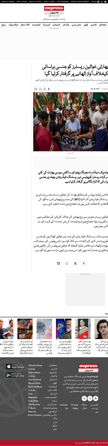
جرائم (55, 429)
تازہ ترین (93, 25)
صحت (54, 401)
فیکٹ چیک (13, 25)
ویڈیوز (55, 425)
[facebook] (83, 263)
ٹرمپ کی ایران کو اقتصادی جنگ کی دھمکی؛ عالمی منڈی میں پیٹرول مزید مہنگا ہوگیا (26, 347)
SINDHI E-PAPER (49, 2)
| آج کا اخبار (61, 19)
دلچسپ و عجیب (51, 397)
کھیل (86, 25)
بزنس (55, 422)
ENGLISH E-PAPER (35, 2)
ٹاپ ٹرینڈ (46, 25)
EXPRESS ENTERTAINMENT (80, 2)
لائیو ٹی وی (55, 19)
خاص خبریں (76, 25)
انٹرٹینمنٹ (36, 25)
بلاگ (55, 418)
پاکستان (66, 25)
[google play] (17, 374)
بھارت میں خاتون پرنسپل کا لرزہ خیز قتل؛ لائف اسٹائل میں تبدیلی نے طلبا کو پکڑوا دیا (83, 347)
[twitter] (75, 263)
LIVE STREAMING (63, 2)
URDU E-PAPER (22, 2)
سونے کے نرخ (52, 404)
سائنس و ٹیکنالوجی (50, 415)
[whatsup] (66, 263)
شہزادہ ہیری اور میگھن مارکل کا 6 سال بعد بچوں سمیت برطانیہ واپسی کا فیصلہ (6, 347)
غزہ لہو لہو (53, 372)
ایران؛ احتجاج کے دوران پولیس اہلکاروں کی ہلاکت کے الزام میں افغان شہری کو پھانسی (44, 347)
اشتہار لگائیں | (47, 19)
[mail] (58, 263)
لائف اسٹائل (24, 25)
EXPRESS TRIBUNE (8, 2)
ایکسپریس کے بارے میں (94, 408)
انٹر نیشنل (56, 25)
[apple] (17, 366)
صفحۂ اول (103, 25)
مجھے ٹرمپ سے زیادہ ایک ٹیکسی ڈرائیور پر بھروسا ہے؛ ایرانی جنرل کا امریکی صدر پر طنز (64, 347)
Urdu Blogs (33, 401)
